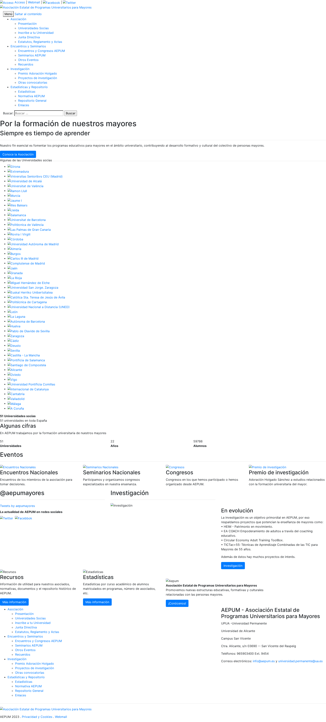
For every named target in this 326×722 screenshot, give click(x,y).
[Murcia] (14, 195)
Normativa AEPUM (31, 96)
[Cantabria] (16, 394)
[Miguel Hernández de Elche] (29, 282)
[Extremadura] (18, 171)
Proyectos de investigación (37, 78)
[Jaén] (12, 268)
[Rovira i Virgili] (19, 234)
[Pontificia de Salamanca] (26, 360)
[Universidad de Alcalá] (25, 181)
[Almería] (14, 249)
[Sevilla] (14, 350)
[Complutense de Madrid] (26, 263)
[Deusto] (14, 345)
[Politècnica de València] (26, 224)
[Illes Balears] (17, 205)
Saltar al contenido (28, 14)
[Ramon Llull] (17, 190)
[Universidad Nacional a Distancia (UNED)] (39, 306)
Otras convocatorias (32, 82)
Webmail (34, 2)
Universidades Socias (33, 28)
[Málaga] (14, 403)
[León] (13, 311)
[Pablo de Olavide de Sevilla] (29, 331)
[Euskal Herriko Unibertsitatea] (30, 292)
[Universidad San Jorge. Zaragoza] (33, 287)
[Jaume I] (15, 200)
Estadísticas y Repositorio (29, 87)
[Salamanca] (17, 215)
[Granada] (15, 273)
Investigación (20, 69)
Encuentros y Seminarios (28, 46)
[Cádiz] (13, 340)
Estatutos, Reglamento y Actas (40, 42)
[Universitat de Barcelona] (27, 219)
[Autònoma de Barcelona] (26, 321)
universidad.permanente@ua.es (300, 661)
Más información (14, 602)
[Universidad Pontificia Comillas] (31, 384)
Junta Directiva (29, 37)
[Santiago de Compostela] (27, 365)
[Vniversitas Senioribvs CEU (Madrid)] (35, 176)
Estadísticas (26, 91)
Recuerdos (25, 64)
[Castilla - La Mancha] (24, 355)
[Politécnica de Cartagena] (27, 302)
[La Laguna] (16, 316)
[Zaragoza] (16, 336)
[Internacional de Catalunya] (28, 389)
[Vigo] (12, 379)
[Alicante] (15, 369)
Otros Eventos (28, 60)
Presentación (27, 23)
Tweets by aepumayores (17, 506)
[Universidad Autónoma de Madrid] (33, 244)
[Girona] (14, 166)
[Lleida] (13, 210)
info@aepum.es (264, 661)
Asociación (18, 19)
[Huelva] (14, 326)
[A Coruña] (16, 408)
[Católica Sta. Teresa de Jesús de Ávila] (36, 297)
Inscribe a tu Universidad (36, 33)
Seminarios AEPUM (31, 55)
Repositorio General (32, 100)
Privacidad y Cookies (37, 717)
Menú (8, 14)
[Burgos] (14, 253)
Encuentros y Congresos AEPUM (41, 51)
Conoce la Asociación (18, 154)
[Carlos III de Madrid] (23, 258)
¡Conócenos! (177, 603)
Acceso (19, 2)
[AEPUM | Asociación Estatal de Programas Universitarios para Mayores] (45, 7)
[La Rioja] (15, 277)
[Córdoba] (15, 239)
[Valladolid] (16, 398)
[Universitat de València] (25, 186)
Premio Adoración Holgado (37, 73)
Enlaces (23, 105)
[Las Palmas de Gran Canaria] (29, 229)
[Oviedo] (14, 374)
